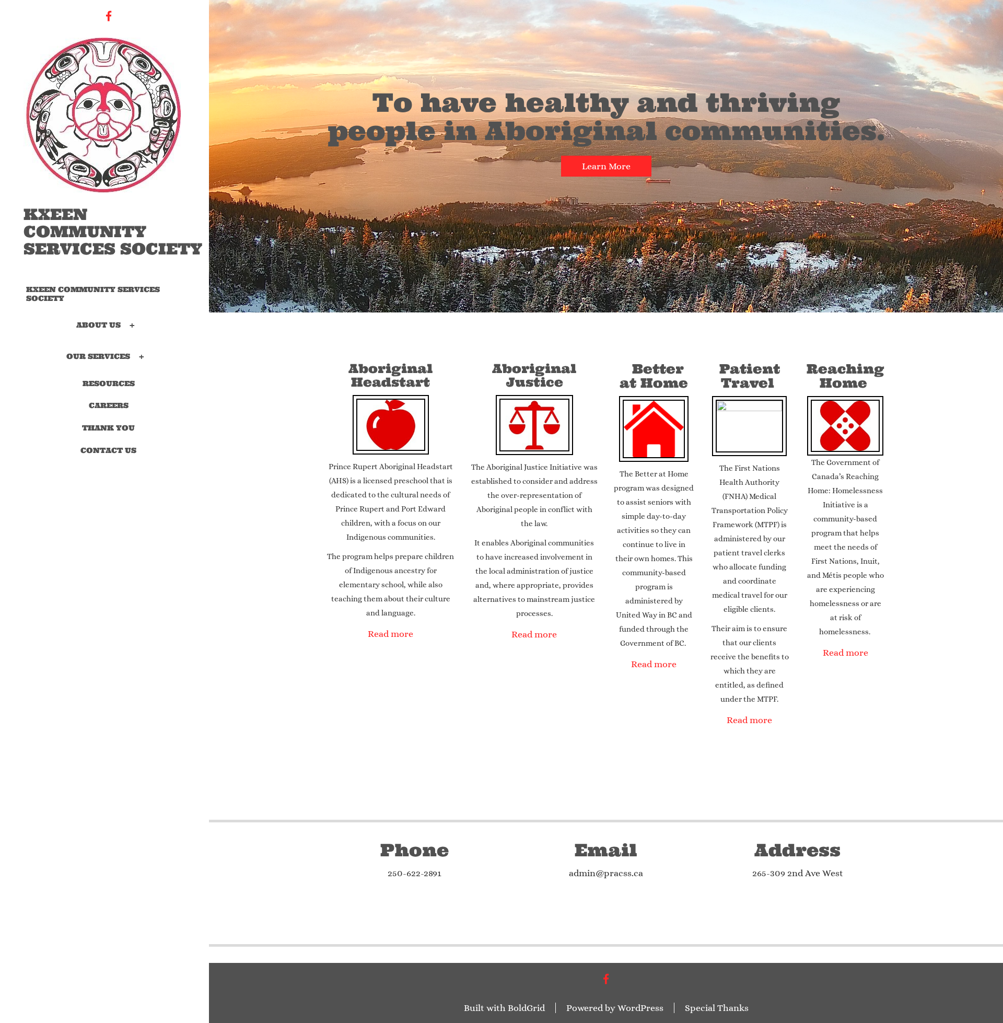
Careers (109, 405)
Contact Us (108, 450)
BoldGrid (526, 1008)
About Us (98, 324)
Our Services (98, 356)
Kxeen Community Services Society (113, 232)
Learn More (606, 166)
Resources (109, 383)
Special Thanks (717, 1008)
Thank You (108, 428)
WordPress (640, 1008)
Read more (390, 634)
